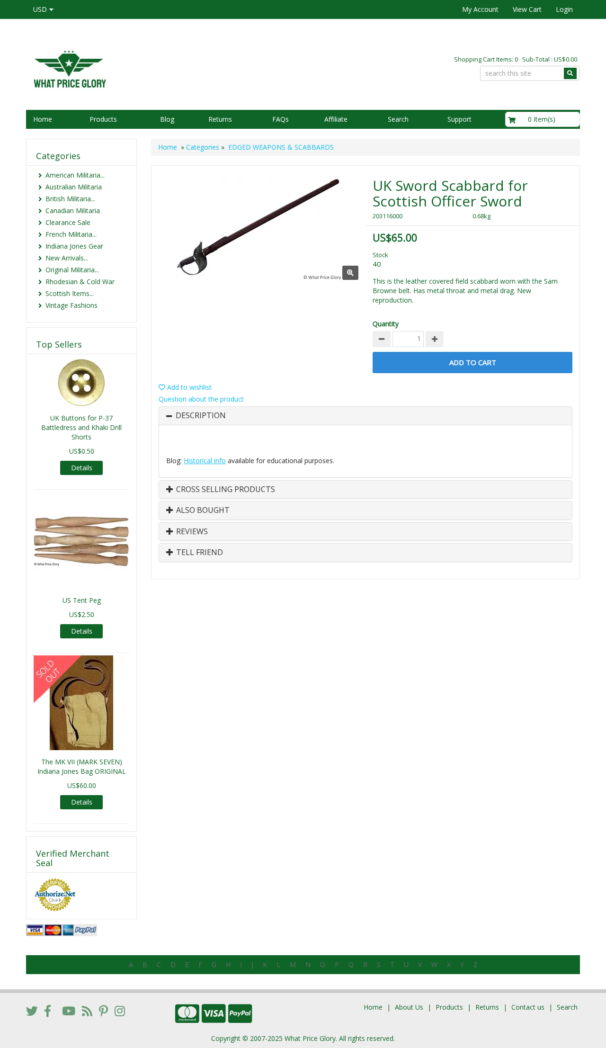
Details (81, 467)
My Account (480, 9)
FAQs (280, 119)
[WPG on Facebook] (48, 1011)
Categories (202, 147)
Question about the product (201, 398)
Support (459, 119)
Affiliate (336, 119)
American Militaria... (75, 174)
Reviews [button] (191, 532)
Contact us (527, 1007)
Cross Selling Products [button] (224, 489)
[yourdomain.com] (160, 68)
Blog (167, 119)
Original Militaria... (72, 269)
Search (398, 119)
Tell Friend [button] (198, 552)
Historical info (205, 460)
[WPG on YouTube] (68, 1011)
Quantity (386, 323)
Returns (220, 119)
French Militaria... (71, 234)
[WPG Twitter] (32, 1011)
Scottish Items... (69, 293)
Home (42, 119)
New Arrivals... (66, 257)
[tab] (365, 416)
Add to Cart (472, 362)
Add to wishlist (188, 387)
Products (103, 119)
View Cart (527, 9)
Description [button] (201, 416)
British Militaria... (70, 198)
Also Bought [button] (202, 510)
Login (564, 9)
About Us (409, 1007)
